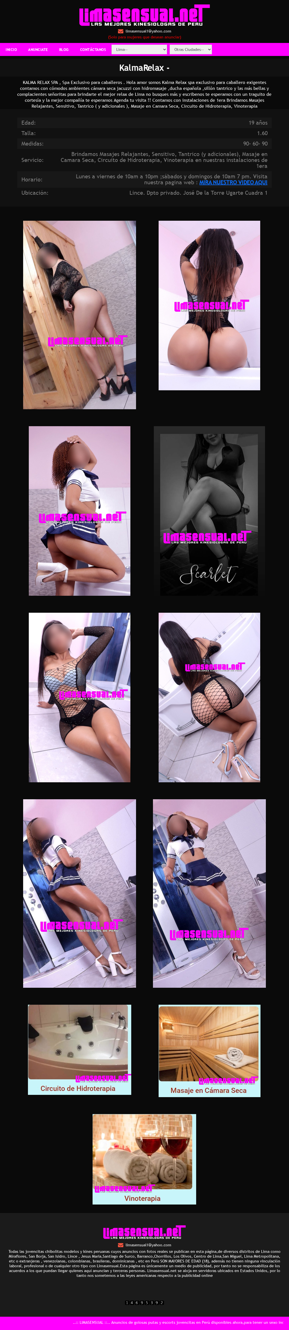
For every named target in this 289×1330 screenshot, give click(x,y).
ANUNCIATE (38, 49)
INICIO (11, 49)
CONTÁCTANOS (93, 49)
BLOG (64, 49)
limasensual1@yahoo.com (148, 31)
